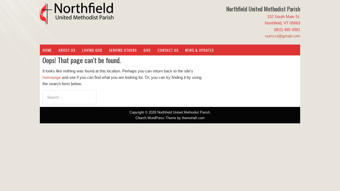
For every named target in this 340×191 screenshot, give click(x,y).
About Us (66, 50)
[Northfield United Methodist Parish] (77, 21)
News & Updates (199, 50)
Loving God (92, 50)
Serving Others (123, 50)
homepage (51, 77)
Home (47, 50)
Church (140, 118)
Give (147, 50)
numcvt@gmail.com (282, 36)
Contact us (168, 50)
